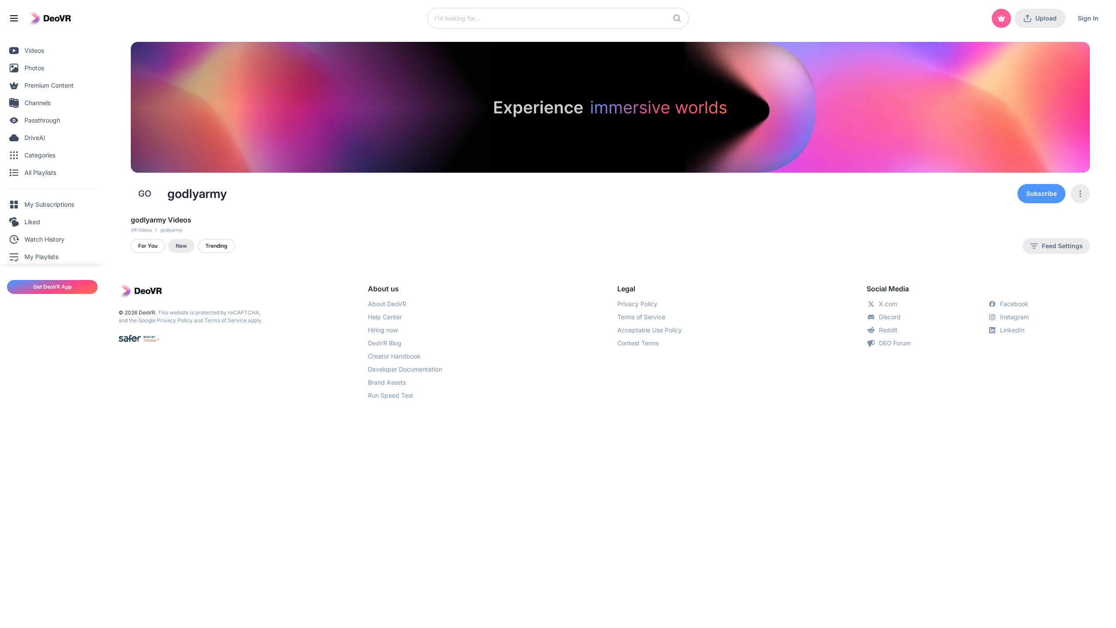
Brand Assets (387, 382)
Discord (890, 317)
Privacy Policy (175, 320)
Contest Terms (638, 343)
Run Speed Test (390, 395)
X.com (888, 303)
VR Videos (141, 229)
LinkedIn (1012, 330)
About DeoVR (387, 303)
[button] (677, 18)
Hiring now (383, 330)
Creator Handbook (394, 356)
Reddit (888, 330)
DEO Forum (895, 343)
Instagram (1014, 317)
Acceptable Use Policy (649, 330)
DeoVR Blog (384, 343)
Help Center (385, 317)
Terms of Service (225, 320)
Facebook (1014, 303)
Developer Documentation (405, 369)
